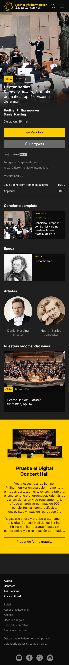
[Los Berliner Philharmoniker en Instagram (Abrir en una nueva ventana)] (50, 658)
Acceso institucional (16, 609)
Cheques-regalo (14, 619)
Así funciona (11, 591)
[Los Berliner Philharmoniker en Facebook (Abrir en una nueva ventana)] (29, 658)
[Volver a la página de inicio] (25, 6)
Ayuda (8, 580)
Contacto (9, 586)
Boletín (8, 604)
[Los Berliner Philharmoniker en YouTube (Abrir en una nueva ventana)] (19, 658)
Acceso (8, 614)
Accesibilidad (12, 596)
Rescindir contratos (16, 625)
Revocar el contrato (16, 630)
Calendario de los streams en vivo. (25, 643)
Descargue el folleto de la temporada (27, 638)
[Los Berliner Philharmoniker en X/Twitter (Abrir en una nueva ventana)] (39, 658)
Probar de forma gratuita (35, 541)
